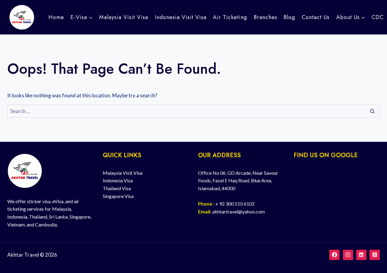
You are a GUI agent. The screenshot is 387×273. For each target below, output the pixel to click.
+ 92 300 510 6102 (235, 203)
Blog (289, 17)
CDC (378, 17)
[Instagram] (348, 255)
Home (56, 17)
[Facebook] (334, 255)
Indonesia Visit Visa (181, 17)
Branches (265, 17)
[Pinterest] (374, 255)
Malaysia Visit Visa (123, 17)
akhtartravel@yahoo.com (238, 211)
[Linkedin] (361, 255)
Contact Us (316, 17)
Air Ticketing (230, 17)
